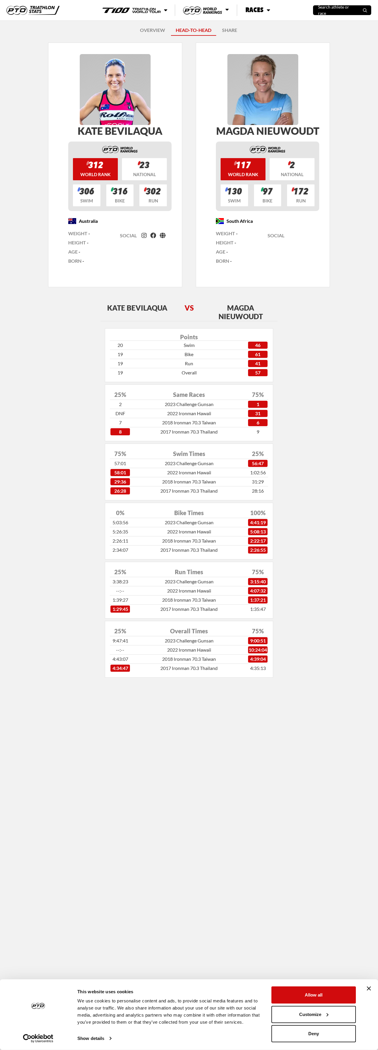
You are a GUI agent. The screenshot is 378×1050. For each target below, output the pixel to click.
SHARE (229, 30)
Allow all (313, 994)
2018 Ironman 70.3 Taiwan (189, 422)
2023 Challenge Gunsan (189, 404)
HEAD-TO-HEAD (193, 30)
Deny (313, 1033)
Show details (90, 1038)
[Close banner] (369, 988)
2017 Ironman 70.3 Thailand (189, 431)
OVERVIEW (152, 30)
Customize (310, 1014)
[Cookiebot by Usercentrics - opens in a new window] (38, 1038)
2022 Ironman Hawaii (189, 413)
